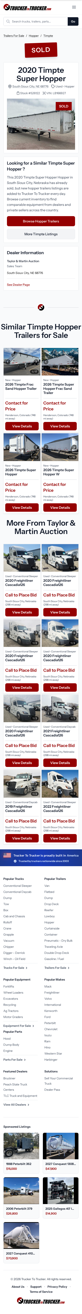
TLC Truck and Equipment (20, 1096)
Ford (47, 1017)
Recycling (9, 1005)
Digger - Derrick (14, 953)
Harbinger (50, 1060)
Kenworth (50, 1011)
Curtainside (52, 928)
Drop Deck (51, 904)
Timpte (48, 36)
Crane (7, 928)
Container (50, 934)
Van (46, 886)
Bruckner (9, 1078)
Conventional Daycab (17, 892)
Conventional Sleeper (17, 886)
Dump (7, 898)
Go (73, 21)
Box (5, 910)
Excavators (10, 999)
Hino (47, 1047)
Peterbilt (50, 1023)
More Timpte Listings (41, 234)
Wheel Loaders (13, 992)
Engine (8, 1051)
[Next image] (36, 361)
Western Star (53, 1053)
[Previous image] (8, 361)
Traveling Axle (53, 947)
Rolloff (7, 922)
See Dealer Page (18, 285)
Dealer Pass (52, 1090)
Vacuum (8, 941)
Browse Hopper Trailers (41, 221)
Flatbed (49, 892)
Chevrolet (50, 1029)
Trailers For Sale (13, 36)
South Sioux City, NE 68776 (30, 86)
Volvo (48, 999)
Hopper (34, 36)
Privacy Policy (57, 1287)
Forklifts (8, 986)
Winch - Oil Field (14, 959)
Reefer (48, 910)
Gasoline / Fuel (54, 959)
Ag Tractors (11, 1011)
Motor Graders (13, 1017)
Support (36, 1287)
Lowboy (49, 916)
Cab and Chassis (14, 916)
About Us (18, 1287)
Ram (47, 1041)
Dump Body (11, 1045)
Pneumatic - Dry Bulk (58, 941)
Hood (7, 1038)
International (52, 1005)
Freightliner (52, 992)
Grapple (8, 934)
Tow (6, 904)
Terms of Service (41, 1292)
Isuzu (48, 1035)
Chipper (8, 947)
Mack (48, 986)
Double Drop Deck (56, 953)
